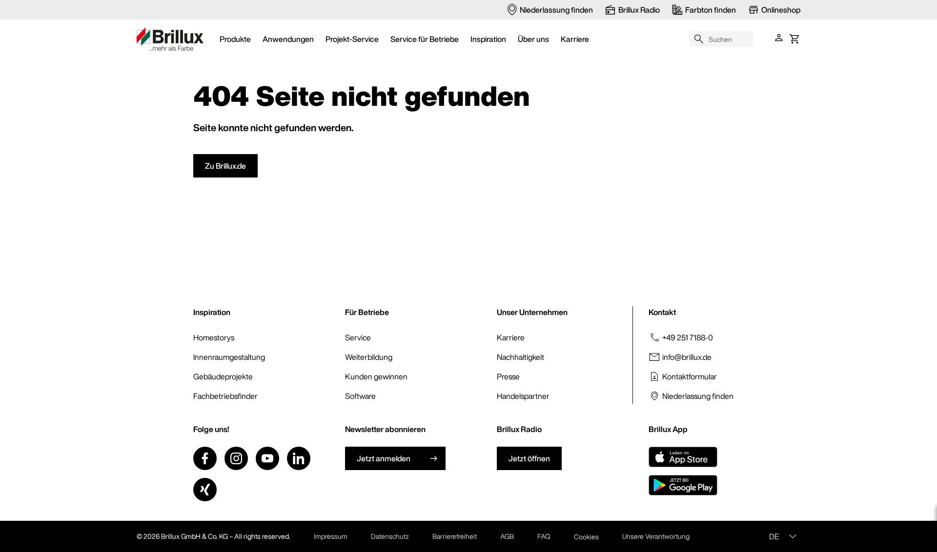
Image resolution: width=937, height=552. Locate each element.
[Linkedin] (298, 458)
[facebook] (205, 458)
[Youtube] (267, 458)
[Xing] (205, 489)
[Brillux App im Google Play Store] (683, 485)
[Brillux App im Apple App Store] (683, 457)
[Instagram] (236, 458)
